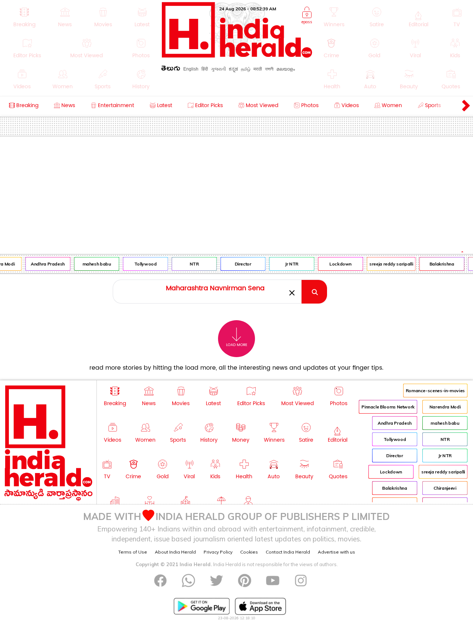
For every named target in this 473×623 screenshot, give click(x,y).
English (190, 69)
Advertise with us (336, 552)
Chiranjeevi (444, 488)
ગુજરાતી (218, 69)
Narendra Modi (444, 407)
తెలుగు (170, 70)
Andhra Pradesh (46, 264)
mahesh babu (94, 264)
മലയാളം (285, 69)
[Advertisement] (236, 191)
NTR (192, 264)
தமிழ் (246, 69)
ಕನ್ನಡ (233, 69)
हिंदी (204, 69)
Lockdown (338, 264)
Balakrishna (439, 264)
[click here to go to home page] (237, 55)
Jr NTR (289, 264)
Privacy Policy (218, 552)
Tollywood (143, 264)
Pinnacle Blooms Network (388, 407)
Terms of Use (132, 552)
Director (240, 264)
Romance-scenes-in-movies (435, 390)
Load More (236, 345)
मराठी (257, 69)
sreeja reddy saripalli (389, 264)
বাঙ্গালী (269, 69)
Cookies (249, 552)
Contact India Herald (288, 552)
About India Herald (175, 552)
